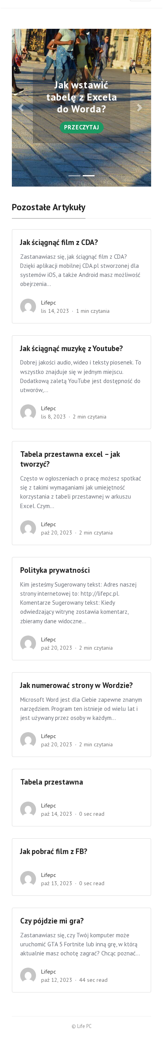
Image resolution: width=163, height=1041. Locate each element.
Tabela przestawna (51, 782)
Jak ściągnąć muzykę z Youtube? (72, 348)
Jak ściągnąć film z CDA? (59, 242)
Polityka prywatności (55, 570)
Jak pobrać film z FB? (53, 851)
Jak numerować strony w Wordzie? (76, 685)
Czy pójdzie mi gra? (52, 920)
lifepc (48, 302)
